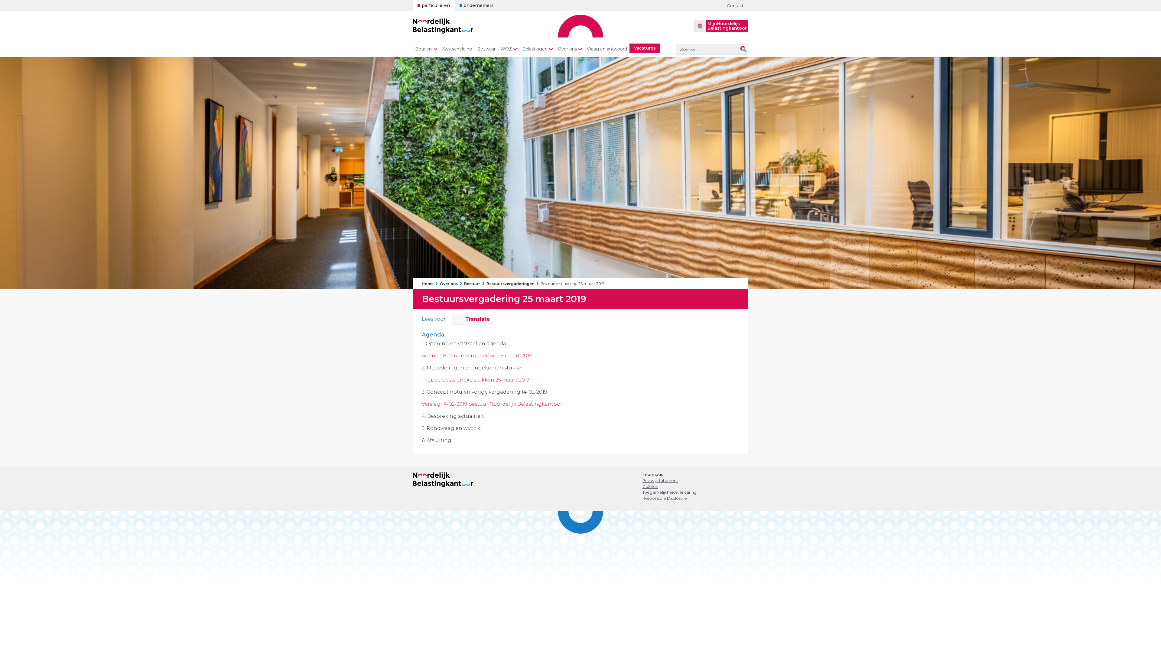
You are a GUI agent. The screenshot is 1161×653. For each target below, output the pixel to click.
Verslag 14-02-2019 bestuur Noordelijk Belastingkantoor (492, 404)
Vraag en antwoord (607, 49)
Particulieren (436, 5)
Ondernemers (479, 5)
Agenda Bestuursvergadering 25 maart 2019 (477, 356)
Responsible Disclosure (665, 498)
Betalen (423, 49)
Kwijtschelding (457, 49)
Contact (735, 5)
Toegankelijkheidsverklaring (669, 492)
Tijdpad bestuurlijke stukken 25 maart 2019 (475, 380)
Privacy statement (660, 480)
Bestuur (472, 284)
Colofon (650, 486)
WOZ (506, 49)
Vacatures (645, 48)
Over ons (567, 49)
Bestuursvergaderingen (510, 284)
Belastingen (535, 49)
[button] (472, 319)
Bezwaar (486, 49)
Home (428, 284)
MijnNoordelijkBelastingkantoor (727, 26)
